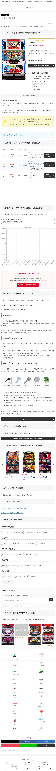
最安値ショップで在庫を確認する (41, 65)
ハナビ (14, 554)
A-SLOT (37, 26)
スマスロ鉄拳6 (9, 477)
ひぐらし (36, 554)
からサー (38, 532)
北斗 (21, 565)
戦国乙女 (34, 543)
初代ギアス (33, 576)
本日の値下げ (28, 762)
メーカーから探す (10, 764)
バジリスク (27, 565)
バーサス (21, 554)
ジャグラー (29, 605)
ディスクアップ (5, 554)
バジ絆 (19, 576)
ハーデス (26, 576)
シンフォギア (42, 543)
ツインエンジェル (24, 543)
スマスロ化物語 (42, 477)
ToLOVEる (15, 543)
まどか (35, 605)
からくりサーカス (12, 565)
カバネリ (4, 532)
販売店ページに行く (49, 155)
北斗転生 (12, 576)
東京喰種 (45, 532)
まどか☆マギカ (5, 543)
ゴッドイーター (29, 532)
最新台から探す (45, 762)
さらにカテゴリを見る (7, 581)
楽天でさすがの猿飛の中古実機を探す (12, 513)
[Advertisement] (28, 192)
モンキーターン (19, 532)
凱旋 (34, 565)
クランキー (28, 554)
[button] (46, 745)
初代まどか (4, 576)
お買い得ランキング (10, 762)
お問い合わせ (41, 766)
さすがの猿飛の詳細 (29, 95)
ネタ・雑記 (14, 766)
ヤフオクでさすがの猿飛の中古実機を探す (13, 508)
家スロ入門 (45, 764)
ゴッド (39, 565)
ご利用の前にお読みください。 (15, 135)
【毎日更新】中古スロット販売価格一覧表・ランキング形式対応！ (28, 438)
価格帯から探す (28, 764)
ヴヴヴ (11, 532)
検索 (51, 599)
